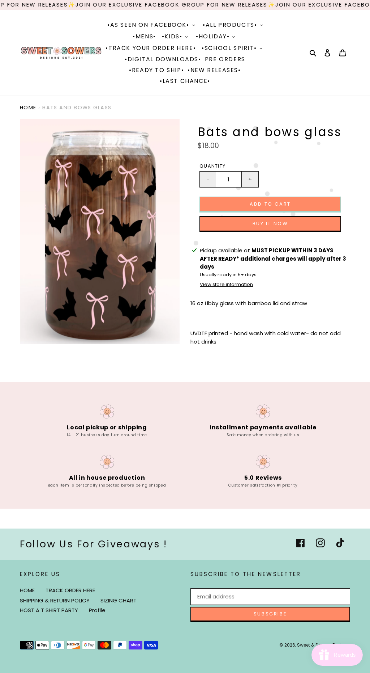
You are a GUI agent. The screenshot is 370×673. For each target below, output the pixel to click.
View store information (226, 284)
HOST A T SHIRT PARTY (49, 610)
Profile (97, 610)
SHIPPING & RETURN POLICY (55, 600)
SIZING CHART (118, 600)
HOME (27, 590)
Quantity (212, 166)
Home (28, 107)
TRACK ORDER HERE (70, 590)
